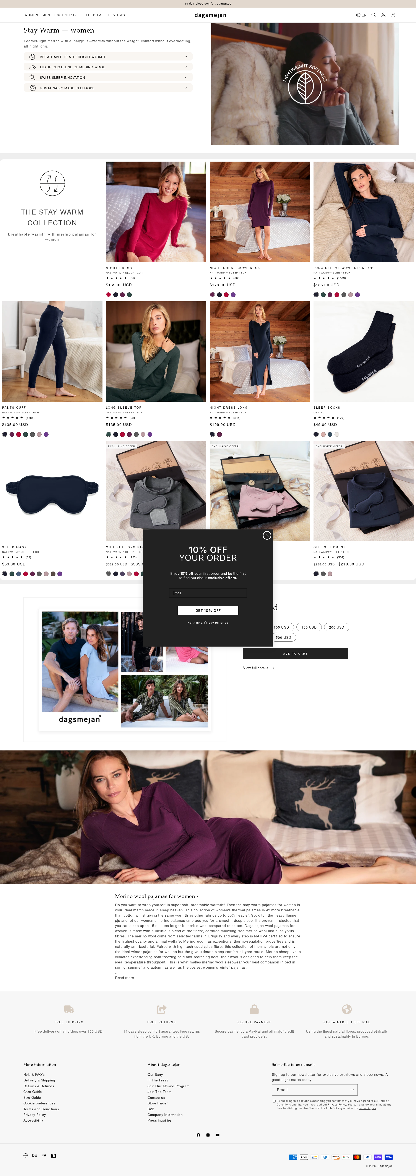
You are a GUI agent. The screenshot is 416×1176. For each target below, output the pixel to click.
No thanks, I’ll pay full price (208, 622)
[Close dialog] (267, 535)
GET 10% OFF (208, 610)
